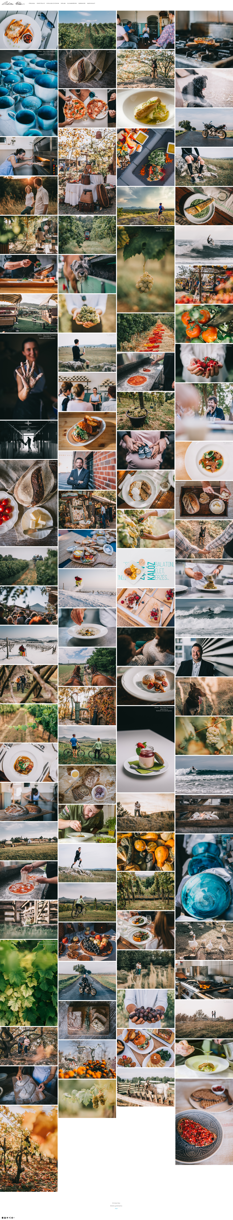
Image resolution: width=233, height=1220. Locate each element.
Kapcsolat (91, 3)
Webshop (82, 3)
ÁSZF (116, 1208)
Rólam (63, 3)
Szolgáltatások (53, 3)
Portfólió (41, 3)
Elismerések (72, 3)
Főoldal (32, 3)
